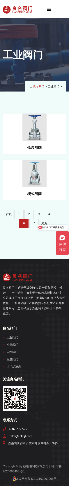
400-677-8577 (18, 429)
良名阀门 (39, 86)
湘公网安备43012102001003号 (36, 478)
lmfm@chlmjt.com (20, 436)
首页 (9, 214)
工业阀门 (53, 86)
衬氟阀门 (12, 344)
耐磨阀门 (12, 359)
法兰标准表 (13, 366)
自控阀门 (12, 352)
